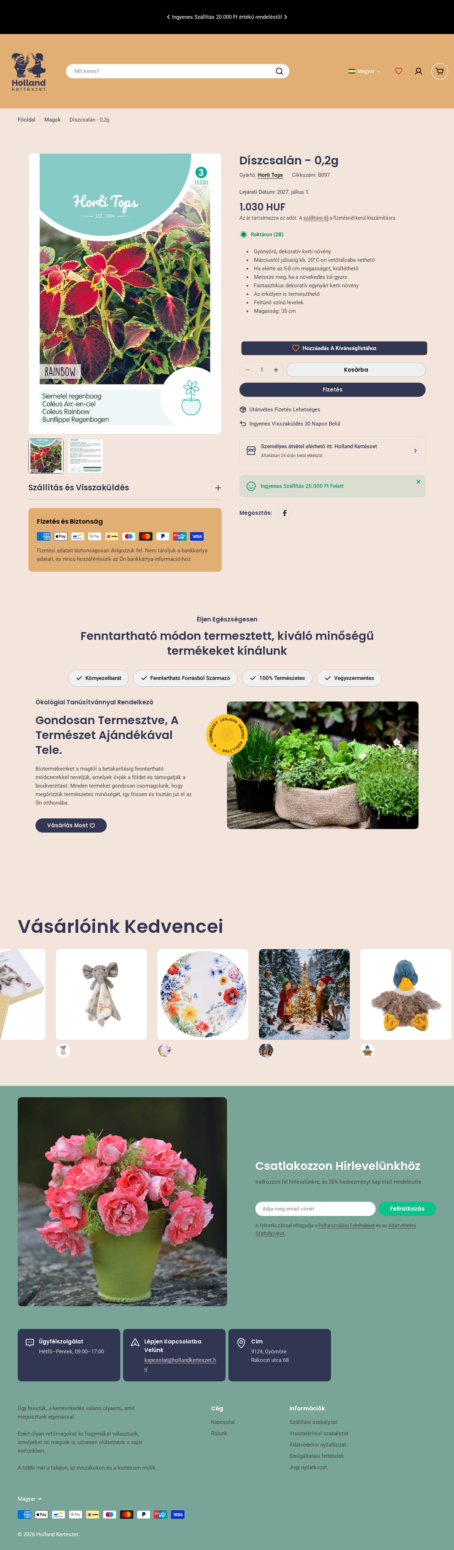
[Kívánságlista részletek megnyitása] (399, 71)
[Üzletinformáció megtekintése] (415, 450)
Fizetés (333, 389)
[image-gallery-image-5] (236, 1003)
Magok (52, 120)
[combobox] (177, 71)
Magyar (26, 1499)
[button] (168, 17)
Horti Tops (270, 175)
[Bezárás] (418, 482)
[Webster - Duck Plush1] (337, 1003)
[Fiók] (418, 71)
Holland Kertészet (57, 1534)
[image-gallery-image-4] (134, 1003)
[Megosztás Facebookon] (285, 513)
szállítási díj (315, 218)
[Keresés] (279, 71)
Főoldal (26, 120)
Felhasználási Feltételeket (347, 1225)
